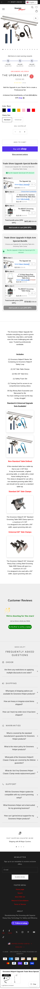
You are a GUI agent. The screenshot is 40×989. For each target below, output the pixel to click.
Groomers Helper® (20, 71)
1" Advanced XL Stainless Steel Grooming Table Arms (25, 195)
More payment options (20, 154)
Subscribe (20, 877)
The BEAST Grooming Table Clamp (25, 209)
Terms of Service (20, 904)
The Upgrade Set (25, 181)
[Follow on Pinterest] (28, 932)
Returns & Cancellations (20, 900)
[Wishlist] (36, 7)
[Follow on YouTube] (34, 932)
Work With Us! (20, 897)
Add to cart (20, 142)
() (20, 227)
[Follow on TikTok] (3, 937)
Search (20, 893)
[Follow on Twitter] (17, 932)
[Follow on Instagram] (22, 932)
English (19, 947)
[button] (31, 2)
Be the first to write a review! (20, 627)
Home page (20, 889)
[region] (20, 837)
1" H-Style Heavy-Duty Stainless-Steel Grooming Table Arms (26, 276)
